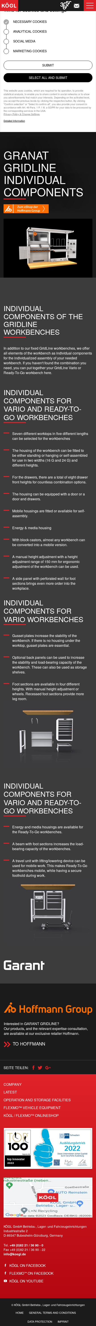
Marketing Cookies (29, 51)
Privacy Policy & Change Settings (22, 114)
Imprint (63, 1321)
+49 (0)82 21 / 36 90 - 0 (26, 1245)
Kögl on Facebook (27, 1265)
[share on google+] (49, 1067)
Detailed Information (14, 120)
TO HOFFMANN (29, 1043)
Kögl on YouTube (26, 1281)
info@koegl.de (15, 1254)
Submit (48, 65)
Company (13, 1084)
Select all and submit (48, 77)
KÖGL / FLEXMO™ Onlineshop (31, 1115)
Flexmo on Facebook (31, 1273)
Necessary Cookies (29, 21)
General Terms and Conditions (52, 1312)
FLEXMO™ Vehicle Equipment (32, 1107)
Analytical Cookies (29, 31)
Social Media (23, 41)
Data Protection (39, 1321)
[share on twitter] (41, 1067)
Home (20, 1312)
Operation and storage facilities (37, 1099)
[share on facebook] (34, 1067)
